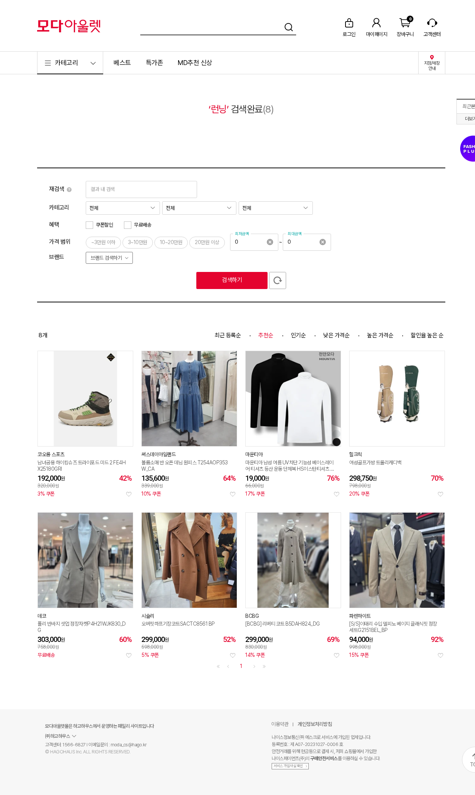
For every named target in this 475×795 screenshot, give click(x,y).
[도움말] (69, 189)
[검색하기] (288, 26)
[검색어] (218, 26)
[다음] (254, 666)
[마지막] (264, 666)
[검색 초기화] (277, 280)
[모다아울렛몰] (68, 26)
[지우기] (269, 242)
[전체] (123, 208)
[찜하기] (128, 494)
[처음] (218, 666)
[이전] (228, 666)
